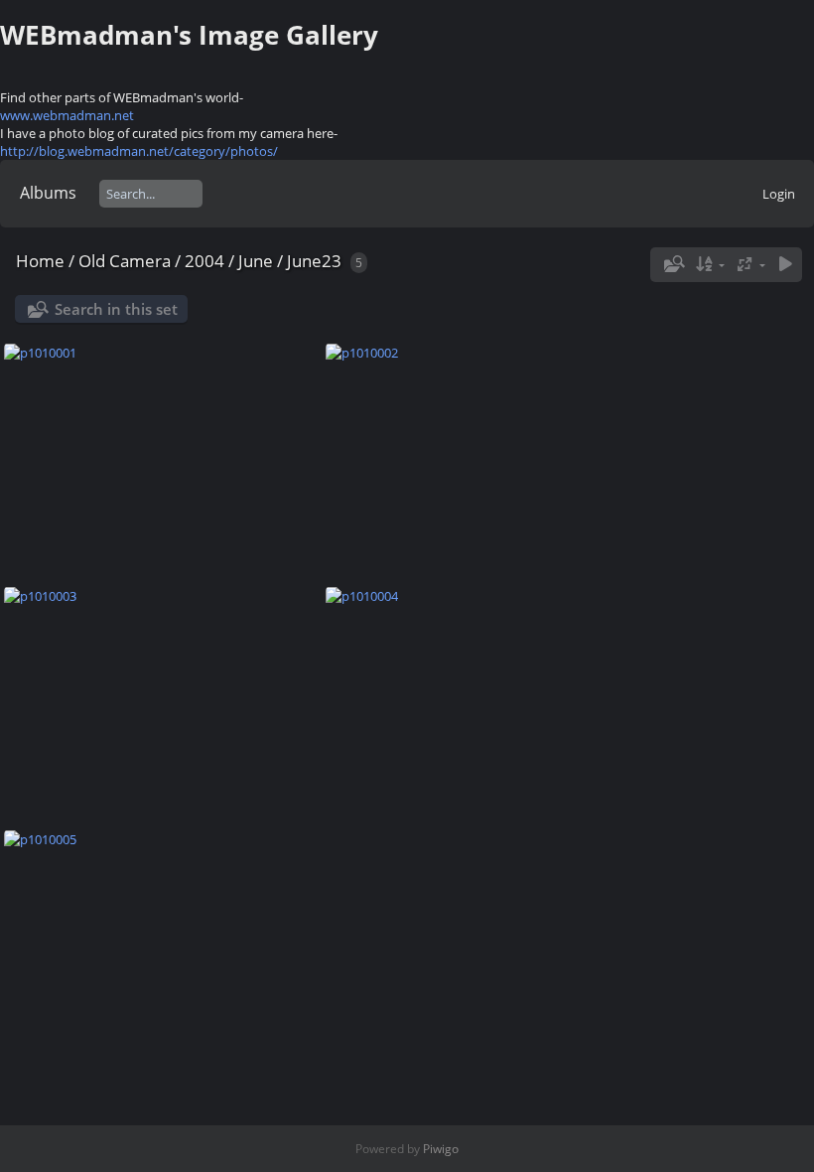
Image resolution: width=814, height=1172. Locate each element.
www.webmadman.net (67, 115)
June (255, 260)
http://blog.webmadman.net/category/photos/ (139, 151)
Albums (48, 193)
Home (40, 260)
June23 (314, 260)
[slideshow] (785, 264)
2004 (204, 260)
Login (778, 194)
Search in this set (116, 309)
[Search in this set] (672, 264)
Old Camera (124, 260)
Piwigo (441, 1148)
